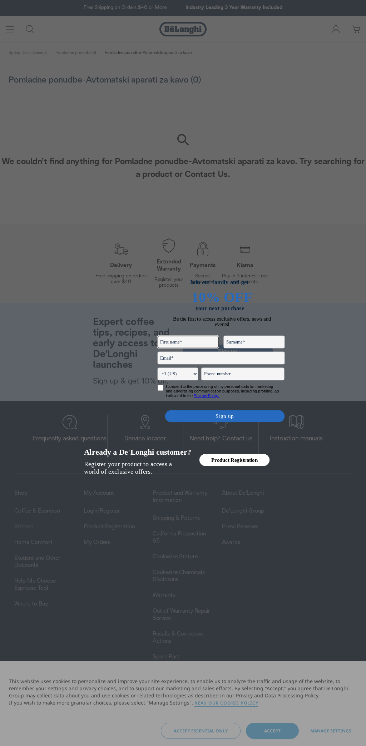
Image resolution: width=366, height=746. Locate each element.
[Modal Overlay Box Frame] (183, 373)
